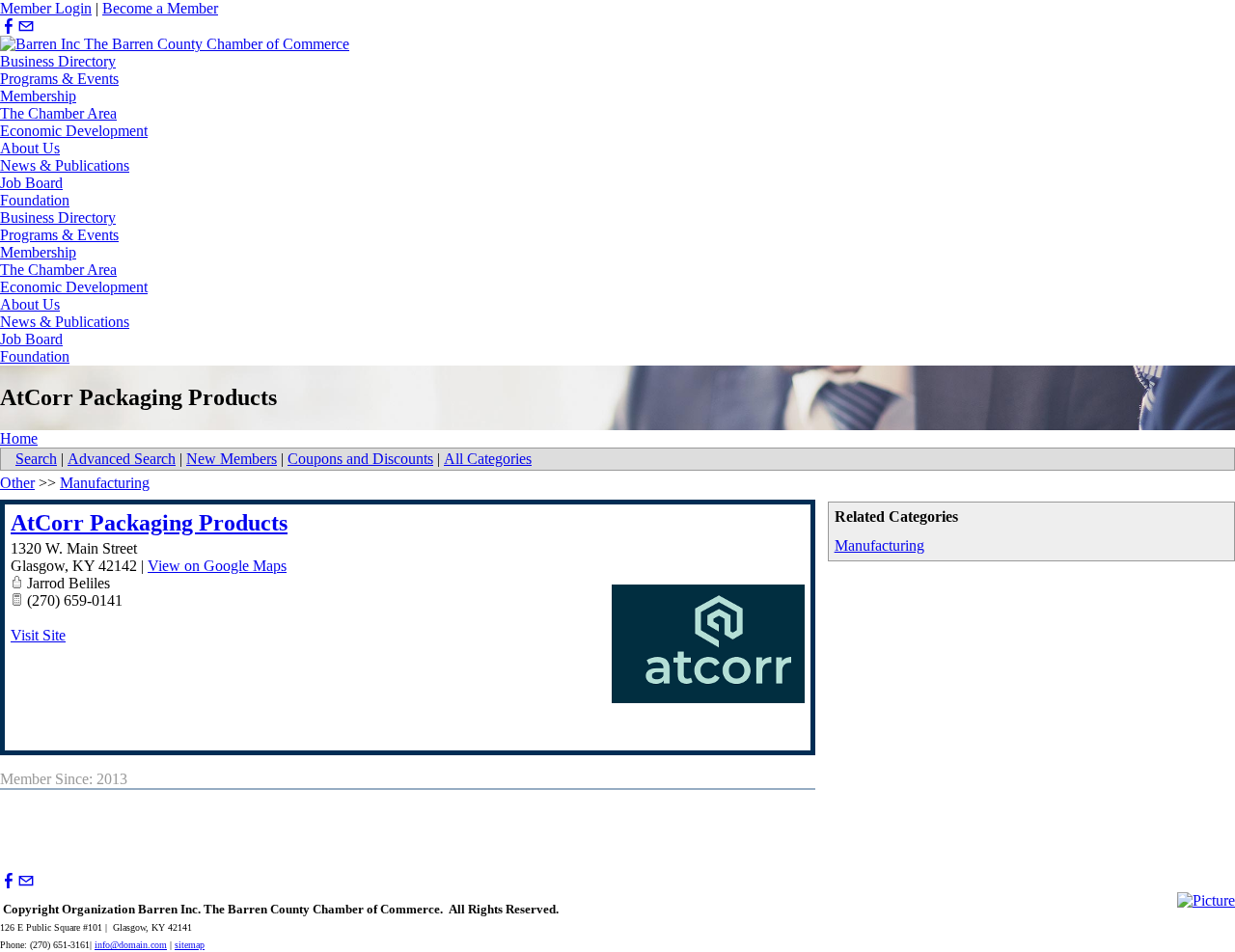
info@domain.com (131, 944)
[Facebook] (8, 26)
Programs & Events (59, 78)
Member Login (46, 8)
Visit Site (38, 635)
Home (19, 438)
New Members (231, 458)
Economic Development (74, 130)
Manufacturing (879, 545)
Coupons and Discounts (360, 458)
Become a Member (160, 8)
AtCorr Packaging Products (149, 522)
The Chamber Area (58, 113)
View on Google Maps (217, 566)
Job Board (31, 183)
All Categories (488, 458)
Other (17, 483)
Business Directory (58, 61)
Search (36, 458)
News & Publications (64, 165)
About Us (30, 148)
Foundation (34, 200)
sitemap (190, 944)
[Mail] (26, 26)
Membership (38, 96)
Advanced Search (122, 458)
